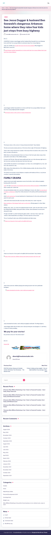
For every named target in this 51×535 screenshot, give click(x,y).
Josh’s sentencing (11, 196)
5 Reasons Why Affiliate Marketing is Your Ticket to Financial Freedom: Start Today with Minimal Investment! (24, 395)
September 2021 (7, 475)
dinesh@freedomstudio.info (23, 356)
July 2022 (5, 446)
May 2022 (5, 452)
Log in (6, 515)
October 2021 (6, 472)
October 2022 (7, 438)
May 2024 (5, 432)
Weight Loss (6, 500)
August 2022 (6, 444)
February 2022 (7, 461)
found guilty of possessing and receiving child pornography (25, 185)
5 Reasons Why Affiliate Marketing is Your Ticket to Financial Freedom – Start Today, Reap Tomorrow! (24, 390)
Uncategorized (7, 497)
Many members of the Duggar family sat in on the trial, (17, 203)
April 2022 (6, 455)
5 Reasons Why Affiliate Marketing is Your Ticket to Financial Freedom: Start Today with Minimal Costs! (24, 400)
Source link (6, 344)
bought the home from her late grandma (25, 45)
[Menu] (48, 3)
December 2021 (7, 467)
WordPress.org (8, 523)
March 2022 (6, 458)
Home (4, 488)
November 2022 (7, 435)
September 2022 (7, 441)
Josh (5, 185)
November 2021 (7, 469)
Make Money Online (8, 491)
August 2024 (6, 429)
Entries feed (8, 517)
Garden (5, 485)
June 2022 (6, 449)
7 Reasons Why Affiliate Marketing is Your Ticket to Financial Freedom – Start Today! (24, 410)
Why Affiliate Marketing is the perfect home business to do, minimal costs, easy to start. (24, 503)
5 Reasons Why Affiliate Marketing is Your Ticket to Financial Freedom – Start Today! (24, 405)
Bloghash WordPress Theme (39, 532)
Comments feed (9, 520)
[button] (16, 359)
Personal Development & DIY (10, 494)
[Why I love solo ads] (25, 348)
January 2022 (6, 464)
